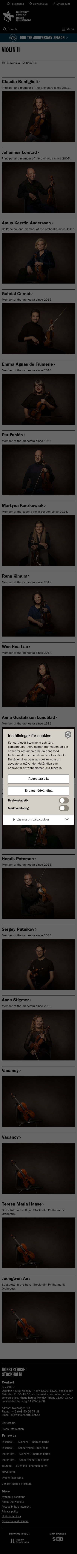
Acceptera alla (38, 778)
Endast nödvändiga (39, 790)
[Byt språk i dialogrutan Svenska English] (68, 735)
